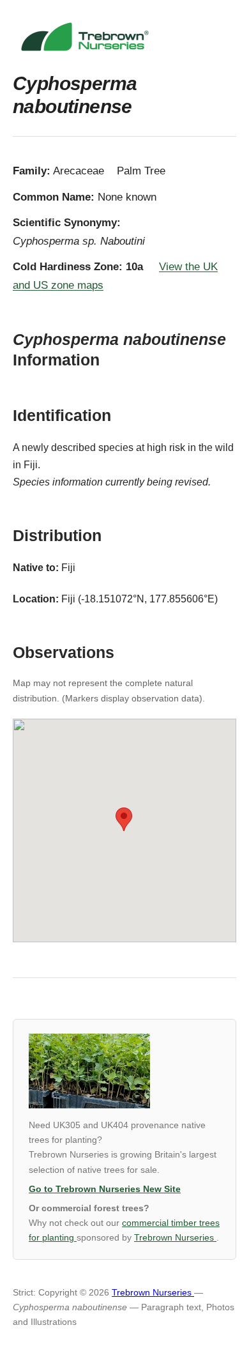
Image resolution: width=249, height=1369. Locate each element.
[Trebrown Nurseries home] (124, 36)
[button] (123, 819)
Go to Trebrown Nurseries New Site (105, 1189)
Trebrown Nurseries (175, 1238)
